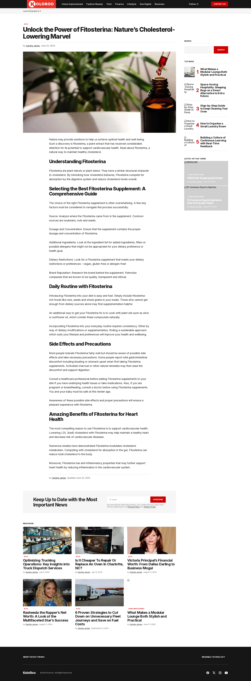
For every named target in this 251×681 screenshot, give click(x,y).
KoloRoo (29, 673)
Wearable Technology (213, 657)
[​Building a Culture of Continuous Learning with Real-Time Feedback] (189, 141)
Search (188, 41)
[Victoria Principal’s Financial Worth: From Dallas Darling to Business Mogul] (151, 540)
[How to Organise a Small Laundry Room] (189, 125)
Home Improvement (136, 609)
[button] (24, 4)
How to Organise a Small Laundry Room (213, 125)
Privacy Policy (134, 507)
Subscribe (158, 499)
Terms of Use (150, 507)
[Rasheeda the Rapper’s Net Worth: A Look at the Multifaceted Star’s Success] (47, 592)
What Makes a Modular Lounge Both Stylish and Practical (213, 72)
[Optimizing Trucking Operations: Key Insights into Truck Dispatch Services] (47, 540)
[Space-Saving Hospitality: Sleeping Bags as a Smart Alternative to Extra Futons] (189, 88)
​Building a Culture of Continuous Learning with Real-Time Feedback (213, 142)
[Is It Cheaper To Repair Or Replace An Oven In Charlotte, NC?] (99, 540)
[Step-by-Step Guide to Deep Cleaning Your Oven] (189, 108)
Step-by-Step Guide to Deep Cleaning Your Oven (214, 108)
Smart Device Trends (33, 657)
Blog (26, 24)
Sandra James (196, 182)
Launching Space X (32, 11)
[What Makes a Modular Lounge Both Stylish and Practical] (151, 592)
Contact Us (220, 4)
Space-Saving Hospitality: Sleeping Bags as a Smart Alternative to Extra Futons (213, 90)
